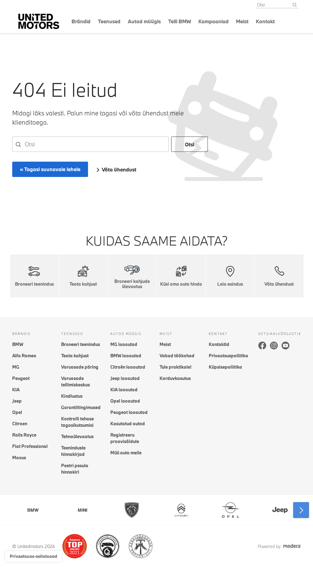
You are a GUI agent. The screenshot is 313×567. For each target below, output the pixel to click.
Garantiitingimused (81, 407)
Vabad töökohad (177, 356)
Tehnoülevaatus (77, 436)
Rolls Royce (24, 435)
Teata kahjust (75, 356)
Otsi (189, 144)
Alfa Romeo (24, 356)
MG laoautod (123, 344)
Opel (17, 412)
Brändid (81, 21)
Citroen (19, 423)
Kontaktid (219, 344)
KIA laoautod (124, 389)
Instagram (274, 345)
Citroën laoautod (127, 367)
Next (301, 510)
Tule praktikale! (175, 367)
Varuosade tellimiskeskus (75, 381)
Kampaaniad (213, 21)
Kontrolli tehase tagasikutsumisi (77, 422)
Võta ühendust (119, 169)
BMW (17, 344)
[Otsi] (295, 5)
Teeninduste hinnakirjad (73, 451)
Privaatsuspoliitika (228, 356)
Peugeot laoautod (129, 412)
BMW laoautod (125, 356)
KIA (16, 389)
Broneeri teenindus (80, 344)
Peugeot (21, 378)
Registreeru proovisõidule (124, 438)
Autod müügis (144, 21)
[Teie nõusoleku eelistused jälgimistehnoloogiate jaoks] (33, 556)
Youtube (285, 345)
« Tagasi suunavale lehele (50, 169)
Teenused (109, 21)
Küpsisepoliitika (225, 367)
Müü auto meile (126, 453)
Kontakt (265, 21)
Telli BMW (179, 21)
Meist (242, 21)
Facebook (262, 345)
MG (15, 367)
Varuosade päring (79, 367)
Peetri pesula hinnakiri (74, 469)
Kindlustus (72, 396)
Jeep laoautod (125, 378)
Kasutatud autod (127, 423)
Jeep (17, 401)
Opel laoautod (125, 401)
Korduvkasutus (175, 378)
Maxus (19, 457)
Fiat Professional (30, 446)
